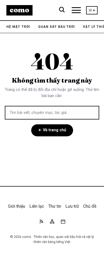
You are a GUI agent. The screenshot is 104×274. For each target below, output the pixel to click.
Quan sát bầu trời (56, 27)
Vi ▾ (92, 10)
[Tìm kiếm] (61, 10)
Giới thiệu (16, 206)
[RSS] (41, 222)
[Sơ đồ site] (52, 222)
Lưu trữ (72, 206)
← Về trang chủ (52, 130)
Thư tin (54, 206)
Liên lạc (36, 206)
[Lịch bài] (63, 222)
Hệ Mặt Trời (18, 27)
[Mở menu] (76, 10)
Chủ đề (89, 206)
